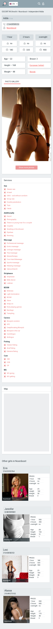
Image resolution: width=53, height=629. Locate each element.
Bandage (10, 310)
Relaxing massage (13, 266)
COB (8, 362)
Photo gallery (12, 82)
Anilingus (10, 337)
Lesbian (10, 283)
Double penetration (14, 202)
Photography (11, 219)
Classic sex (11, 189)
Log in (43, 3)
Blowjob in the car (13, 331)
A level (9, 192)
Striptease (10, 277)
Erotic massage (12, 246)
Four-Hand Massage (14, 259)
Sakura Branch (12, 269)
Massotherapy (12, 256)
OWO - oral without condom (17, 196)
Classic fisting (12, 345)
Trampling (10, 313)
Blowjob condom (13, 321)
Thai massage (12, 253)
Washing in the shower (15, 229)
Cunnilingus (11, 334)
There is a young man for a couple (19, 223)
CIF (8, 365)
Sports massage (13, 262)
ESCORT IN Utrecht (9, 12)
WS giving (10, 373)
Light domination (13, 294)
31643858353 (13, 24)
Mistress (10, 291)
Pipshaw (10, 232)
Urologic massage (14, 250)
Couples (10, 226)
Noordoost (23, 12)
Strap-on (10, 304)
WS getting (11, 376)
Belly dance (11, 280)
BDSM (9, 297)
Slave (9, 300)
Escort (9, 216)
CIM (8, 359)
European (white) (37, 65)
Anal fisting (11, 348)
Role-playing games (14, 307)
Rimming (10, 235)
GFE (8, 324)
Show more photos (26, 167)
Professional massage (15, 243)
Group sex (10, 199)
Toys (8, 205)
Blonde (33, 72)
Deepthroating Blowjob (15, 327)
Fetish (9, 208)
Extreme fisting (12, 351)
